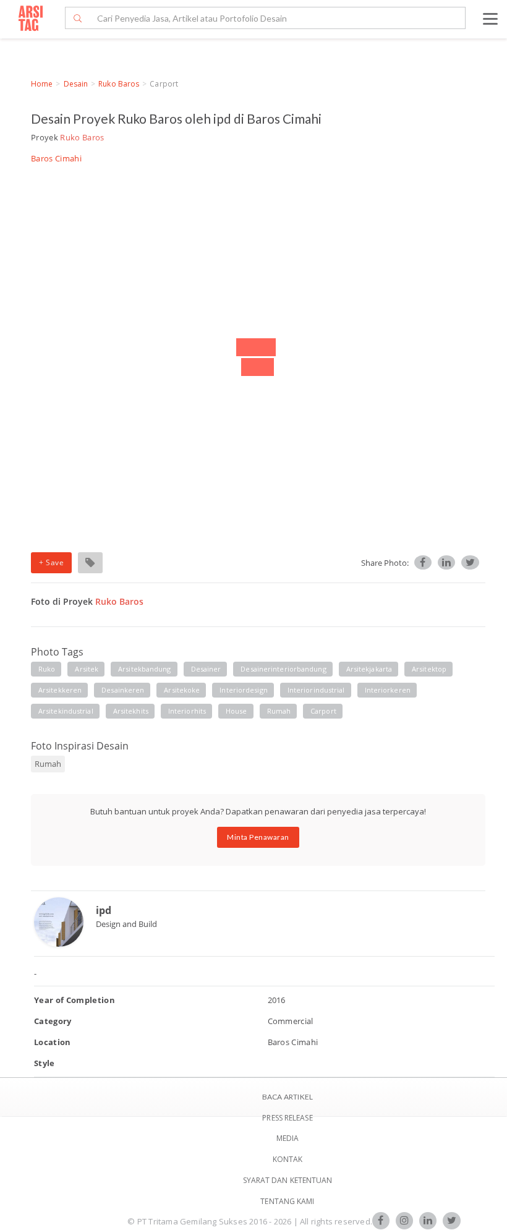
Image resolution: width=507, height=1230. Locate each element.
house (236, 710)
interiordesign (243, 689)
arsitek (86, 668)
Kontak (288, 1159)
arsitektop (429, 668)
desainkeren (122, 689)
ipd (103, 910)
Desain (76, 84)
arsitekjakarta (369, 668)
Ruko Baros (118, 84)
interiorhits (187, 710)
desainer (206, 668)
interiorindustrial (316, 689)
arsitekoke (182, 689)
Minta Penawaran (258, 837)
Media (287, 1138)
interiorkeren (388, 689)
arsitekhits (130, 710)
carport (323, 710)
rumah (279, 710)
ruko (46, 668)
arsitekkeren (60, 689)
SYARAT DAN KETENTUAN (288, 1180)
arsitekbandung (144, 668)
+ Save (51, 562)
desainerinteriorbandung (283, 668)
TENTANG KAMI (287, 1201)
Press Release (287, 1118)
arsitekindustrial (65, 710)
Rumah (48, 763)
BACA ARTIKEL (287, 1096)
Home (42, 84)
